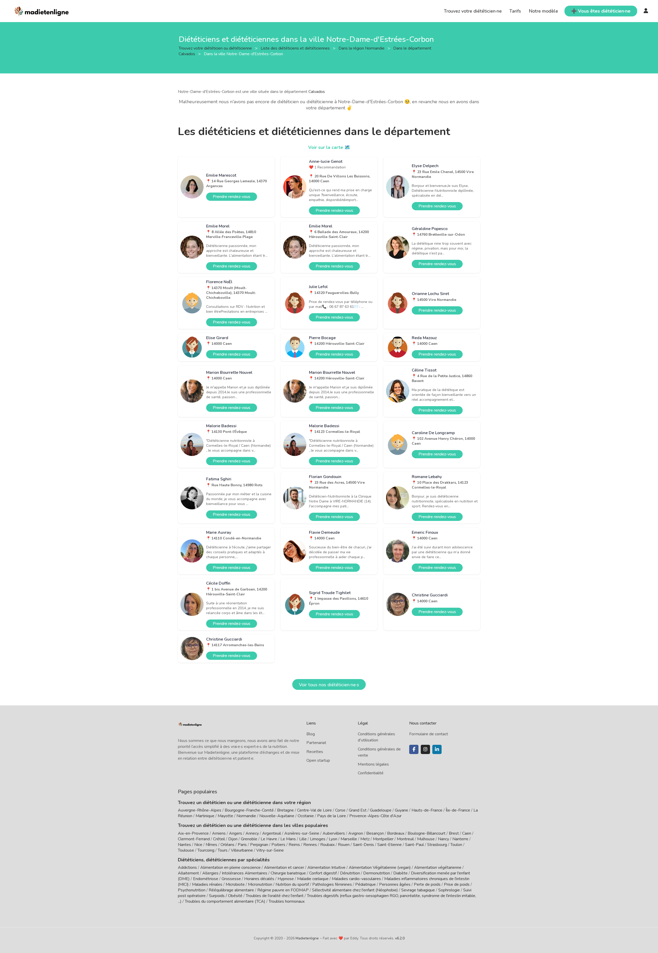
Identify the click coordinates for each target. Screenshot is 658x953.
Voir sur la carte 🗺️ (329, 147)
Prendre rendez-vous (231, 196)
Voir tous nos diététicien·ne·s (329, 685)
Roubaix (327, 844)
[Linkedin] (437, 749)
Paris (242, 844)
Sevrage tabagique (418, 890)
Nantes (184, 844)
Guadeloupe (380, 810)
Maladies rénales (207, 884)
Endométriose (205, 879)
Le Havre (269, 839)
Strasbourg (437, 844)
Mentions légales (373, 764)
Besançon (375, 833)
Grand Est (358, 810)
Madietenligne (307, 938)
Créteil (219, 839)
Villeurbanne (242, 850)
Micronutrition (260, 884)
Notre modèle (543, 11)
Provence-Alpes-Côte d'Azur (375, 816)
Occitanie (306, 816)
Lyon (333, 839)
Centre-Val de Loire (314, 810)
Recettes (314, 752)
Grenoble (249, 839)
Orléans (227, 844)
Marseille (349, 839)
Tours (222, 850)
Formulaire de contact (428, 734)
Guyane (401, 810)
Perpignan (259, 844)
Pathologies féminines (332, 884)
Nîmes (211, 844)
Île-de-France (458, 810)
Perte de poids (427, 884)
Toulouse (186, 850)
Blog (310, 734)
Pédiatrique (365, 884)
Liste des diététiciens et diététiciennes (296, 48)
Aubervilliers (334, 833)
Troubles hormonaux (287, 901)
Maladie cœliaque (312, 879)
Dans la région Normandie (362, 48)
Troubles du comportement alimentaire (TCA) (225, 901)
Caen (466, 833)
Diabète (400, 873)
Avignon (355, 833)
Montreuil (405, 839)
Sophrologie (449, 890)
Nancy (443, 839)
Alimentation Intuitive (326, 867)
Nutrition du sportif (292, 884)
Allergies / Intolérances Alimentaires (234, 873)
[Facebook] (413, 749)
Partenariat (316, 743)
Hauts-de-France (427, 810)
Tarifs (515, 11)
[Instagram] (425, 749)
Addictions (187, 867)
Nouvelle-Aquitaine (276, 816)
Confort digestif (323, 873)
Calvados (316, 91)
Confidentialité (370, 773)
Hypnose (286, 879)
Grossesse (231, 879)
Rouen (344, 844)
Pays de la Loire (331, 816)
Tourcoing (205, 850)
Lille (303, 839)
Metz (365, 839)
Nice (198, 844)
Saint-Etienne (389, 844)
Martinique (205, 816)
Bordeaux (395, 833)
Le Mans (288, 839)
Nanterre (460, 839)
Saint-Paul (414, 844)
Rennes (310, 844)
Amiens (219, 833)
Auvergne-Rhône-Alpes (199, 810)
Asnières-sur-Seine (301, 833)
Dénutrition (350, 873)
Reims (294, 844)
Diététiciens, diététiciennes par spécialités (224, 860)
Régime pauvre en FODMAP (283, 890)
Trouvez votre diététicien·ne (473, 11)
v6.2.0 (400, 938)
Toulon (456, 844)
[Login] (646, 11)
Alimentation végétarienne (437, 867)
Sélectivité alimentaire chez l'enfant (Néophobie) (355, 890)
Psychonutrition (191, 890)
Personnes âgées (394, 884)
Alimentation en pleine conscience (230, 867)
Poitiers (278, 844)
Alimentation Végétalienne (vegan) (380, 867)
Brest (454, 833)
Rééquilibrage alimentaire (231, 890)
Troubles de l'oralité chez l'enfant (275, 896)
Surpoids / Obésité (225, 896)
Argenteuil (271, 833)
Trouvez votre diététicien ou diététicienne (216, 48)
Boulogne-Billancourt (426, 833)
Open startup (318, 760)
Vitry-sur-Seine (270, 850)
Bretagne (285, 810)
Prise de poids (457, 884)
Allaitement (188, 873)
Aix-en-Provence (193, 833)
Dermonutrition (377, 873)
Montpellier (383, 839)
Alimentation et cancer (284, 867)
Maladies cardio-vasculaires (356, 879)
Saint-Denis (363, 844)
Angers (235, 833)
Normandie (246, 816)
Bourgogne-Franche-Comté (249, 810)
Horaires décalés (259, 879)
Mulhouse (426, 839)
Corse (340, 810)
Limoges (317, 839)
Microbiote (236, 884)
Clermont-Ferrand (194, 839)
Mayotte (225, 816)
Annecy (252, 833)
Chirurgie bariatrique (288, 873)
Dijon (232, 839)
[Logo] (42, 10)
